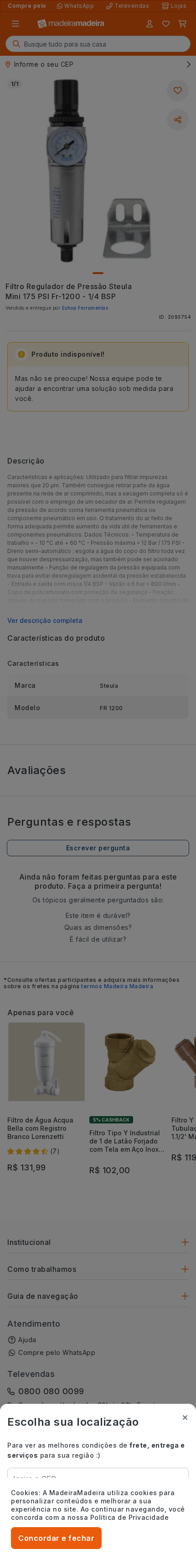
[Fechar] (185, 1417)
